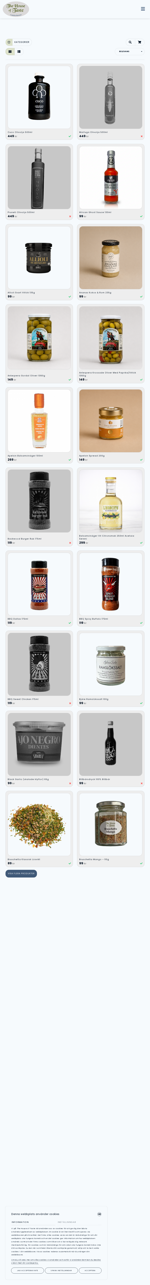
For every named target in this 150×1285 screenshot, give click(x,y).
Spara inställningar (61, 1270)
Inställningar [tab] (67, 1222)
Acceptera (90, 1270)
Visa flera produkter (21, 873)
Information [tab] (20, 1222)
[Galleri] (10, 51)
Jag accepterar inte (27, 1270)
